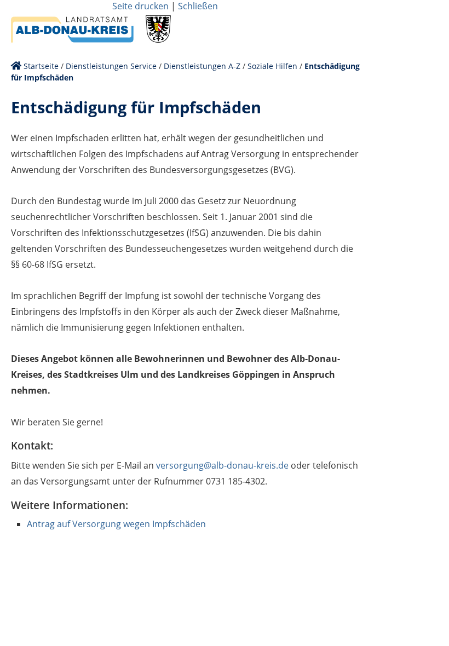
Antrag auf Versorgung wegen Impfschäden (116, 524)
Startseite (41, 66)
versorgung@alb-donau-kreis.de (222, 465)
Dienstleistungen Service (111, 66)
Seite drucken (140, 6)
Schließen (198, 6)
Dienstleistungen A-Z (202, 66)
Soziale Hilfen (272, 66)
